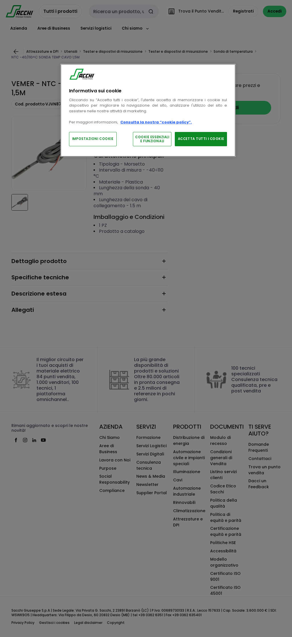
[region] (148, 110)
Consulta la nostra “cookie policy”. (156, 122)
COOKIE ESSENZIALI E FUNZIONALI (152, 139)
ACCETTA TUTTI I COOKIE (201, 139)
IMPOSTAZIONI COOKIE (92, 139)
